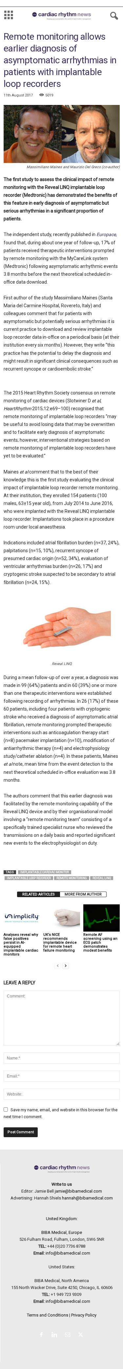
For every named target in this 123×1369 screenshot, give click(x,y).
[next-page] (65, 965)
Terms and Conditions (47, 1315)
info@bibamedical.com (68, 1253)
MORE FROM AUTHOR (83, 894)
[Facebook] (42, 1335)
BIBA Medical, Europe (61, 1232)
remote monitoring (71, 878)
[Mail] (68, 1335)
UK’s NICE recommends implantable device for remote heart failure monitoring (60, 943)
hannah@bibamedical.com (87, 1198)
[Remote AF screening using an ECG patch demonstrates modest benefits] (101, 918)
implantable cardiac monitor (44, 872)
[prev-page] (57, 965)
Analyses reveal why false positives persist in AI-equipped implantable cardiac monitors (21, 944)
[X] (81, 1335)
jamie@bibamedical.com (78, 1191)
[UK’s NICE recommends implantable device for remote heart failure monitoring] (61, 918)
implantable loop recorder (29, 878)
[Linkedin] (55, 1335)
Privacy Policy (83, 1315)
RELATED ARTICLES (38, 894)
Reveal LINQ (101, 878)
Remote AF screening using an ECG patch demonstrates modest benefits (100, 943)
